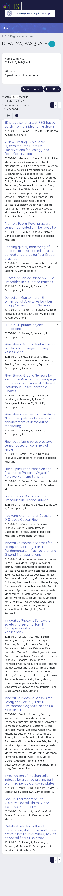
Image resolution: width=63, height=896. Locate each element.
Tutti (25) (51, 89)
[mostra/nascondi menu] (3, 19)
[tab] (9, 115)
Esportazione (31, 89)
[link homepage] (12, 6)
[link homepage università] (30, 13)
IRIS (4, 36)
